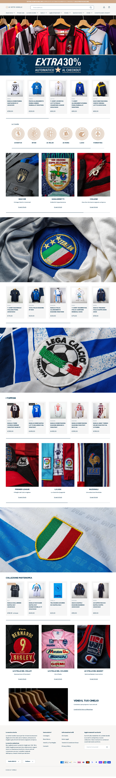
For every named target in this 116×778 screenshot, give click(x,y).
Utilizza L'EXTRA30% (55, 393)
